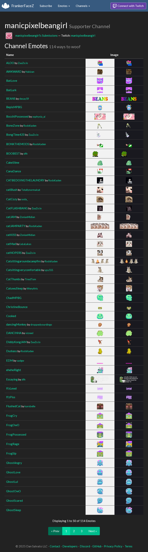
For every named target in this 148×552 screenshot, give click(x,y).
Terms (128, 546)
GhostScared (14, 500)
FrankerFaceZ (22, 5)
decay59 (24, 98)
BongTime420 (15, 134)
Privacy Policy (113, 546)
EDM (9, 360)
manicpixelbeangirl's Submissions (36, 35)
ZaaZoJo (23, 63)
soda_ (24, 199)
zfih (26, 153)
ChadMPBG (13, 298)
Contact (55, 546)
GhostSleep (13, 510)
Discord (85, 546)
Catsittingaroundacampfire (23, 261)
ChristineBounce (17, 307)
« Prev (55, 531)
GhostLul (12, 481)
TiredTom (30, 279)
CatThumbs (13, 279)
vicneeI (29, 333)
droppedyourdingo (41, 324)
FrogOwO (12, 425)
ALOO (10, 63)
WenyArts (32, 288)
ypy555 (49, 270)
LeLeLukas (25, 244)
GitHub (97, 546)
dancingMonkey (16, 324)
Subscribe (46, 6)
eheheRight (13, 370)
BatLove (11, 80)
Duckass (11, 351)
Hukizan (29, 71)
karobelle (30, 406)
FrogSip (11, 453)
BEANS (10, 98)
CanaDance (13, 171)
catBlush (11, 189)
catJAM (11, 217)
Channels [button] (82, 6)
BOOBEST (13, 153)
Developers (69, 546)
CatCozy (11, 199)
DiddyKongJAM (16, 342)
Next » (92, 531)
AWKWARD (14, 71)
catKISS (11, 234)
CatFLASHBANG (17, 208)
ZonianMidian (27, 217)
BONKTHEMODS (17, 144)
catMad (11, 244)
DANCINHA (14, 333)
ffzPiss (10, 397)
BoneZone (13, 125)
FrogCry (11, 415)
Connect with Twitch (130, 6)
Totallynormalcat (30, 189)
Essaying (12, 379)
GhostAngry (14, 462)
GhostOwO (13, 491)
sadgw (20, 360)
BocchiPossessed (17, 116)
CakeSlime (12, 162)
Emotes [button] (63, 6)
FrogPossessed (16, 434)
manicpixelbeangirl (83, 35)
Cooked (11, 316)
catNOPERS (14, 252)
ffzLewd (11, 388)
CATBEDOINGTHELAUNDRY (25, 180)
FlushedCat (13, 406)
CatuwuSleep (14, 288)
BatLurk (11, 90)
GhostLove (13, 472)
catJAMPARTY (15, 226)
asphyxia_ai (38, 116)
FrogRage (12, 444)
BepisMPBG (14, 107)
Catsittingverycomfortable (23, 270)
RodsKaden (30, 125)
